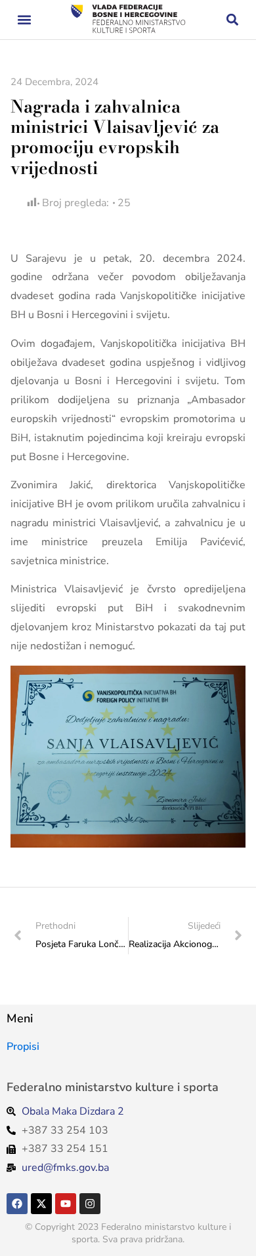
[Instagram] (89, 1203)
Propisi (23, 1046)
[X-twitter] (41, 1203)
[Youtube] (65, 1203)
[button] (24, 20)
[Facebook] (17, 1203)
